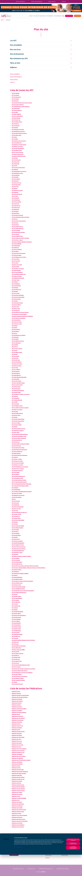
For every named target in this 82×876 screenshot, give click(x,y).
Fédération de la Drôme (17, 722)
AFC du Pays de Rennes (17, 249)
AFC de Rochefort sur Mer (17, 173)
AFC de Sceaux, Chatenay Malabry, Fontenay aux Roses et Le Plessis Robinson (28, 567)
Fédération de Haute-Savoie (18, 784)
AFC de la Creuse (15, 203)
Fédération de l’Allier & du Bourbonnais (20, 695)
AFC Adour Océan (15, 280)
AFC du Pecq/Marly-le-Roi (17, 478)
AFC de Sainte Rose (16, 602)
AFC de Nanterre (15, 571)
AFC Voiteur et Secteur (17, 276)
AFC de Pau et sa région (17, 363)
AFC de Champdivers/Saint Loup (19, 274)
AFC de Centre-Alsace (16, 381)
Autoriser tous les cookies (73, 840)
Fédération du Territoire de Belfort (19, 815)
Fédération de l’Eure (16, 723)
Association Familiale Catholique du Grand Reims (22, 316)
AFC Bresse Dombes (16, 118)
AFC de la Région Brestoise (17, 228)
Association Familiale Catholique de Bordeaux (22, 241)
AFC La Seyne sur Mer (16, 514)
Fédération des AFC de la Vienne (19, 809)
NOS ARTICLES (42, 15)
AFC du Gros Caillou (16, 422)
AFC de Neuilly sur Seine (17, 552)
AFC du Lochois (15, 262)
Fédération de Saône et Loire (18, 779)
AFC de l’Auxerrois (16, 539)
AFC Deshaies (15, 609)
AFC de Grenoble (15, 266)
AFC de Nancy (15, 354)
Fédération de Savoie (16, 783)
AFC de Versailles (15, 472)
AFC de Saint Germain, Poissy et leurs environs (22, 102)
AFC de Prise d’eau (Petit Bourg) (19, 615)
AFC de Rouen (15, 457)
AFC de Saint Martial (16, 535)
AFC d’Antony (14, 575)
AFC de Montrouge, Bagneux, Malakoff (20, 573)
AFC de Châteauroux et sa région (19, 257)
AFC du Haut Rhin (15, 379)
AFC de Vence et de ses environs (19, 140)
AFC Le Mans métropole (17, 400)
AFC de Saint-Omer (16, 360)
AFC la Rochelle (15, 177)
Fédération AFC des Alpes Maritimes (20, 697)
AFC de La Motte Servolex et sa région (20, 407)
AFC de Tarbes (15, 367)
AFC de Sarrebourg (16, 329)
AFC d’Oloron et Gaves (16, 365)
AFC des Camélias (15, 93)
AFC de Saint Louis (16, 659)
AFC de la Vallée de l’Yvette (18, 544)
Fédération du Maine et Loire (18, 752)
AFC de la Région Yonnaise (17, 527)
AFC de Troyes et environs (17, 152)
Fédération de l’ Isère (16, 739)
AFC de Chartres (15, 224)
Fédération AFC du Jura (17, 741)
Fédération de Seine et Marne (18, 790)
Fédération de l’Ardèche (17, 699)
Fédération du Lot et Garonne (18, 750)
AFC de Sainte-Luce (16, 636)
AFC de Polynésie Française (18, 678)
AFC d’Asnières (15, 554)
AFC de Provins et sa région (18, 468)
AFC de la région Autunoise (18, 104)
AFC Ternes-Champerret (17, 451)
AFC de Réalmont (15, 504)
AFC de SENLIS (15, 344)
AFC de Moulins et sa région (18, 129)
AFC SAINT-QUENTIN (16, 114)
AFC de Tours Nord (16, 260)
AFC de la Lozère (15, 306)
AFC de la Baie (15, 112)
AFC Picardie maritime (16, 497)
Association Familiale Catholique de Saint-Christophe (23, 640)
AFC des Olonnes (15, 98)
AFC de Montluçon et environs (18, 131)
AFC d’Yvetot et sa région (17, 461)
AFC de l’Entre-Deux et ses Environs (19, 676)
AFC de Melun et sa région (17, 464)
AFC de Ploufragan (16, 199)
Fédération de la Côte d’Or (17, 716)
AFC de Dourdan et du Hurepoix (18, 548)
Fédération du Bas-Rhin (17, 775)
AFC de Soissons (15, 123)
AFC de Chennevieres (16, 97)
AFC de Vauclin (15, 638)
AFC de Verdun (15, 358)
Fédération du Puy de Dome (18, 826)
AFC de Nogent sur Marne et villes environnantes (22, 581)
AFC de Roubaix (15, 337)
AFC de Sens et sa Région (17, 541)
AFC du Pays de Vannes (17, 321)
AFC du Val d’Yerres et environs (18, 546)
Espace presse (52, 1)
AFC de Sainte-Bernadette (17, 611)
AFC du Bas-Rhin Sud (16, 375)
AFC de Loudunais (15, 533)
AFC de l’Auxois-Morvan (17, 194)
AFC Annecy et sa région (17, 409)
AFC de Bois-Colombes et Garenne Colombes (21, 556)
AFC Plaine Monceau (16, 453)
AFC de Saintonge (15, 175)
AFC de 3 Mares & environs (17, 653)
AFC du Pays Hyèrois (16, 518)
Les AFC (13, 40)
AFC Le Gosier (15, 603)
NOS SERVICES (50, 15)
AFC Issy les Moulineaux (17, 562)
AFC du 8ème (14, 426)
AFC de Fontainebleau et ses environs (20, 466)
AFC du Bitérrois (15, 247)
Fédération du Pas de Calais (18, 769)
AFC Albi (13, 499)
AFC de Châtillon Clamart (17, 579)
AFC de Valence (15, 211)
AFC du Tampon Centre (17, 661)
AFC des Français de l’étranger (18, 680)
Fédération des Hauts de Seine (18, 819)
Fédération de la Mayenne (17, 758)
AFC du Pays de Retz (16, 299)
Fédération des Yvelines (17, 792)
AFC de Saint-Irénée (16, 386)
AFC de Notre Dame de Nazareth (19, 438)
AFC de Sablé (14, 401)
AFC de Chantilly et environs (18, 341)
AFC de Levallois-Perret (17, 563)
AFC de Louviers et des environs (19, 220)
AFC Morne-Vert (15, 642)
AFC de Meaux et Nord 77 (17, 470)
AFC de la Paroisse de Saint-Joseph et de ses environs (23, 668)
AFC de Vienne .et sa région (18, 268)
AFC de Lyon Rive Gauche (17, 384)
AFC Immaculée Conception (18, 430)
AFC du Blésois (15, 281)
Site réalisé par (38, 871)
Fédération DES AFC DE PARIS (18, 786)
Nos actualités (16, 45)
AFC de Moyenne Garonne (17, 302)
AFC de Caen (14, 165)
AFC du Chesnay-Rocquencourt (18, 476)
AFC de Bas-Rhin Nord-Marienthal (19, 377)
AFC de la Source (15, 663)
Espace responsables (36, 1)
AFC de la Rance (15, 251)
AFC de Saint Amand (16, 184)
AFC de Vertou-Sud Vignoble (18, 297)
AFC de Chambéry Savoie (17, 405)
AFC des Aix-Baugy (16, 179)
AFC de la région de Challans (18, 525)
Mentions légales (18, 868)
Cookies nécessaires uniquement (73, 847)
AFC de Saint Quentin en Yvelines (19, 480)
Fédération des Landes (17, 742)
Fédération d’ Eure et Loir (17, 725)
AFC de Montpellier (16, 245)
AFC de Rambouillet (16, 489)
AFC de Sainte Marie (16, 624)
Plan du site (31, 868)
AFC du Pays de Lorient (17, 323)
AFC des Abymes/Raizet (17, 598)
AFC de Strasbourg (16, 373)
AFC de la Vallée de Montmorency (19, 592)
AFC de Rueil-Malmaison (17, 577)
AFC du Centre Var (16, 516)
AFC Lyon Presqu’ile (16, 388)
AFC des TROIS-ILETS (16, 647)
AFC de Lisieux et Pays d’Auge (18, 167)
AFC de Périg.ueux (16, 207)
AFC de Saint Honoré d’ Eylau (18, 447)
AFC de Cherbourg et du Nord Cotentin (20, 312)
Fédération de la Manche (17, 754)
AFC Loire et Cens (15, 293)
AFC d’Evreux (15, 219)
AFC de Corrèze (15, 186)
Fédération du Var (16, 800)
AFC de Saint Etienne (16, 285)
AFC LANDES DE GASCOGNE (18, 278)
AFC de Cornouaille (16, 230)
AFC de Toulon (15, 510)
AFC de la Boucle (15, 474)
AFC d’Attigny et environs (17, 146)
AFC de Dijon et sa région (17, 190)
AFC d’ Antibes (15, 139)
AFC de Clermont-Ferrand (17, 684)
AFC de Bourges (15, 180)
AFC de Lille (14, 333)
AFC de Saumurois (16, 310)
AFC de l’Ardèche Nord (16, 142)
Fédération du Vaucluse (17, 802)
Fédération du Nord (16, 765)
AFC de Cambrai (15, 339)
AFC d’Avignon (15, 522)
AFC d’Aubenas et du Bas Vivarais (19, 144)
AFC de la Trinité (15, 651)
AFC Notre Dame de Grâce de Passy (19, 449)
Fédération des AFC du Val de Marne (20, 821)
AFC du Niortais (15, 100)
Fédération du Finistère (17, 727)
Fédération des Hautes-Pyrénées (19, 773)
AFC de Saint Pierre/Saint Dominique (20, 434)
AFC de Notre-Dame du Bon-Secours (20, 670)
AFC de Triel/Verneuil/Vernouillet (19, 482)
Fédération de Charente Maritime (19, 712)
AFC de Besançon (15, 209)
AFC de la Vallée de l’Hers (17, 236)
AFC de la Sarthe (15, 403)
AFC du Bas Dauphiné (16, 270)
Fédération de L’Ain (16, 691)
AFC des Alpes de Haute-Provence (19, 133)
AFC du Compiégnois (16, 342)
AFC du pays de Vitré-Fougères (18, 253)
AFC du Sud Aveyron (16, 159)
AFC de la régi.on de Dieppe (18, 462)
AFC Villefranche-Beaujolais (18, 390)
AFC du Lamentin (15, 95)
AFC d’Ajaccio (15, 188)
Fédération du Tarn (16, 796)
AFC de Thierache (15, 125)
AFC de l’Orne (15, 346)
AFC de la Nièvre (15, 331)
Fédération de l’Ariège (16, 702)
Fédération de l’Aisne (16, 693)
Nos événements (17, 54)
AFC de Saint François (16, 617)
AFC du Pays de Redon (16, 255)
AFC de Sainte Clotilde (16, 424)
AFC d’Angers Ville (16, 308)
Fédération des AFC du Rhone (18, 777)
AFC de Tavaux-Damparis (17, 272)
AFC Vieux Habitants (16, 619)
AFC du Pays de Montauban (17, 506)
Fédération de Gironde (17, 733)
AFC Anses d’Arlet (15, 632)
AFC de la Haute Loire (16, 289)
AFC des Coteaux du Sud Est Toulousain (20, 238)
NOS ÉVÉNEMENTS (58, 15)
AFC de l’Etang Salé (16, 657)
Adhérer (77, 15)
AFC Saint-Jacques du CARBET (18, 649)
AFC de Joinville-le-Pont (17, 583)
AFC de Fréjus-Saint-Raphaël (18, 520)
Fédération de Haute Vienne (18, 811)
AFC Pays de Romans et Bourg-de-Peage (20, 217)
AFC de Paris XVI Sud (16, 445)
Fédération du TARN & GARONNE (19, 798)
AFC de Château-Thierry (17, 121)
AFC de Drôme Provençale (17, 215)
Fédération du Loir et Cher (17, 744)
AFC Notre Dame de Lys (17, 440)
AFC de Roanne (15, 287)
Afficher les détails (18, 847)
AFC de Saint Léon (16, 442)
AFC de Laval (14, 350)
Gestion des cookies (63, 868)
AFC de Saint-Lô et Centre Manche (19, 314)
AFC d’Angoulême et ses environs (19, 171)
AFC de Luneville (15, 356)
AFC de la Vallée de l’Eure (17, 226)
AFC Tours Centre (15, 259)
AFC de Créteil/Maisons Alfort (18, 588)
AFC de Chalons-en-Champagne (18, 318)
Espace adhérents (15, 74)
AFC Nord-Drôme (15, 213)
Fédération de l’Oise (16, 767)
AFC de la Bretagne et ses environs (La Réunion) (22, 672)
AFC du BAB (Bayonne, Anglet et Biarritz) (20, 106)
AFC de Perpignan (15, 371)
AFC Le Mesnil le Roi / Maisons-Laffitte (20, 485)
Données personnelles (46, 868)
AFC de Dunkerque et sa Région (18, 335)
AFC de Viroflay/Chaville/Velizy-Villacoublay (21, 483)
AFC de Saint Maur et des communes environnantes (23, 590)
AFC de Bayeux (15, 169)
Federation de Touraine (17, 264)
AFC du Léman (15, 411)
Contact (64, 1)
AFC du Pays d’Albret (16, 304)
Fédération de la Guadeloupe (18, 824)
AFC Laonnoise (15, 127)
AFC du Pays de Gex (16, 119)
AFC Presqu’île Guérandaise (18, 295)
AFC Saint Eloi (15, 537)
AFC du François (15, 644)
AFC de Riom (14, 682)
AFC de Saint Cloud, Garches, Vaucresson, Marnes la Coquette (25, 565)
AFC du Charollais (15, 398)
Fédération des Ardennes (17, 701)
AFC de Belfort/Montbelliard (18, 543)
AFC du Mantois (15, 487)
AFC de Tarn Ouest (16, 501)
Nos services (15, 49)
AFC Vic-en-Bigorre (16, 369)
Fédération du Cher (16, 714)
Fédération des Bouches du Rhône (19, 708)
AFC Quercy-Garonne (16, 508)
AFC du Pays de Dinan (16, 201)
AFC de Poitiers (15, 531)
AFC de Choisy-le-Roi (16, 584)
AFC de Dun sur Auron (16, 182)
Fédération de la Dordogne (17, 720)
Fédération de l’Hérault (17, 735)
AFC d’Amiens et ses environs (18, 495)
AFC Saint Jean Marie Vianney (18, 382)
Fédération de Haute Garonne (18, 731)
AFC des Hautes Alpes (16, 135)
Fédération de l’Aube (16, 704)
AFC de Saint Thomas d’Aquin (18, 419)
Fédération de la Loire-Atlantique (19, 748)
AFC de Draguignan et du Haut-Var (19, 512)
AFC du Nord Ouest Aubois (17, 154)
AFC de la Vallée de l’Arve (17, 413)
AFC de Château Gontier (17, 352)
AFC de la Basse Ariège (17, 150)
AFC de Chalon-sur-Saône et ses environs (21, 394)
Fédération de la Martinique (18, 803)
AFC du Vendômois (16, 283)
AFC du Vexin (14, 594)
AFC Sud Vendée (15, 529)
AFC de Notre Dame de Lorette (18, 428)
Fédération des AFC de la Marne (19, 756)
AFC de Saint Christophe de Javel (19, 436)
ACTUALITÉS (36, 15)
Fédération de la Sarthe (17, 781)
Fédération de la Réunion (17, 805)
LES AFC (30, 15)
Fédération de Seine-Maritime (18, 788)
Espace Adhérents (20, 1)
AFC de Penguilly (15, 198)
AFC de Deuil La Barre (16, 596)
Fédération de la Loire (16, 746)
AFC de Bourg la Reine (16, 569)
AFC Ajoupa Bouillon (16, 623)
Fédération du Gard (16, 729)
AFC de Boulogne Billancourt (18, 550)
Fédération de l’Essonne (17, 817)
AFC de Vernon (15, 222)
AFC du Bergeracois (16, 205)
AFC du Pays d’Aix (15, 161)
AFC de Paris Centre (16, 415)
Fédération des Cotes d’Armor (18, 718)
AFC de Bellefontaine (16, 630)
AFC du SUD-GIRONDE (16, 243)
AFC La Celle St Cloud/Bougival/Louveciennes (22, 491)
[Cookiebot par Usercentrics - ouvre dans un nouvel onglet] (6, 839)
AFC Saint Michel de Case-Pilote (19, 645)
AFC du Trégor (15, 196)
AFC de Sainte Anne (16, 605)
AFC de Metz (14, 327)
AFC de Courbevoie (16, 560)
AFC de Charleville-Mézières (18, 148)
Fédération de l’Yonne (16, 813)
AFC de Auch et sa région (17, 240)
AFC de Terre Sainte (16, 666)
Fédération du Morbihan (17, 762)
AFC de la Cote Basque (16, 361)
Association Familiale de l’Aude (18, 156)
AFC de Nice (14, 137)
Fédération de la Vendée (17, 807)
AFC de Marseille (15, 163)
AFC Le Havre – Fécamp (17, 459)
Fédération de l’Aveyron (17, 706)
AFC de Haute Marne (16, 320)
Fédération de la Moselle (17, 763)
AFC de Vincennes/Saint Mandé (18, 586)
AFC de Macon (15, 396)
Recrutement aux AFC (19, 58)
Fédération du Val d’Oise (17, 823)
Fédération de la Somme (17, 794)
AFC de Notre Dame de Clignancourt (19, 455)
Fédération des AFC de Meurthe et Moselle (21, 760)
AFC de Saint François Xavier (18, 421)
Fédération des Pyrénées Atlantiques (20, 771)
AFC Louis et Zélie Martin (17, 116)
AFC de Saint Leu (15, 655)
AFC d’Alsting (14, 325)
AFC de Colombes (15, 558)
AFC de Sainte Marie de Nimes (18, 232)
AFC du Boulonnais (16, 108)
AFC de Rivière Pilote (16, 626)
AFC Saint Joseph (15, 432)
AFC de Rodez (15, 158)
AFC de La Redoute (16, 621)
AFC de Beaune (15, 192)
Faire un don (69, 15)
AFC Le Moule (15, 607)
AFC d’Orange (15, 523)
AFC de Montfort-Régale (17, 634)
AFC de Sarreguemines (17, 110)
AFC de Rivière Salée (16, 628)
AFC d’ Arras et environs (17, 348)
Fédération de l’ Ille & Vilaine (18, 737)
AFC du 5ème (14, 417)
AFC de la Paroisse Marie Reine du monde (21, 664)
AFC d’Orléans (15, 300)
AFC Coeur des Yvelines (17, 493)
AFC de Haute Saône (16, 392)
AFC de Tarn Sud (15, 502)
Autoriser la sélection (73, 844)
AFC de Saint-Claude (16, 613)
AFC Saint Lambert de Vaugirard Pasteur (20, 443)
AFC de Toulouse (15, 234)
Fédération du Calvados (17, 710)
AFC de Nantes (15, 291)
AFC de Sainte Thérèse (17, 674)
